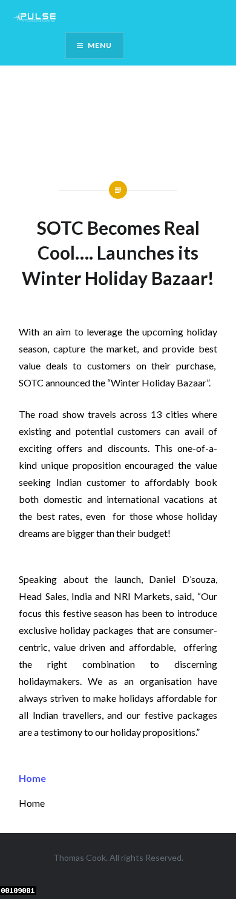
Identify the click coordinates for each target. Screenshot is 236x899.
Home (32, 778)
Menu (100, 45)
